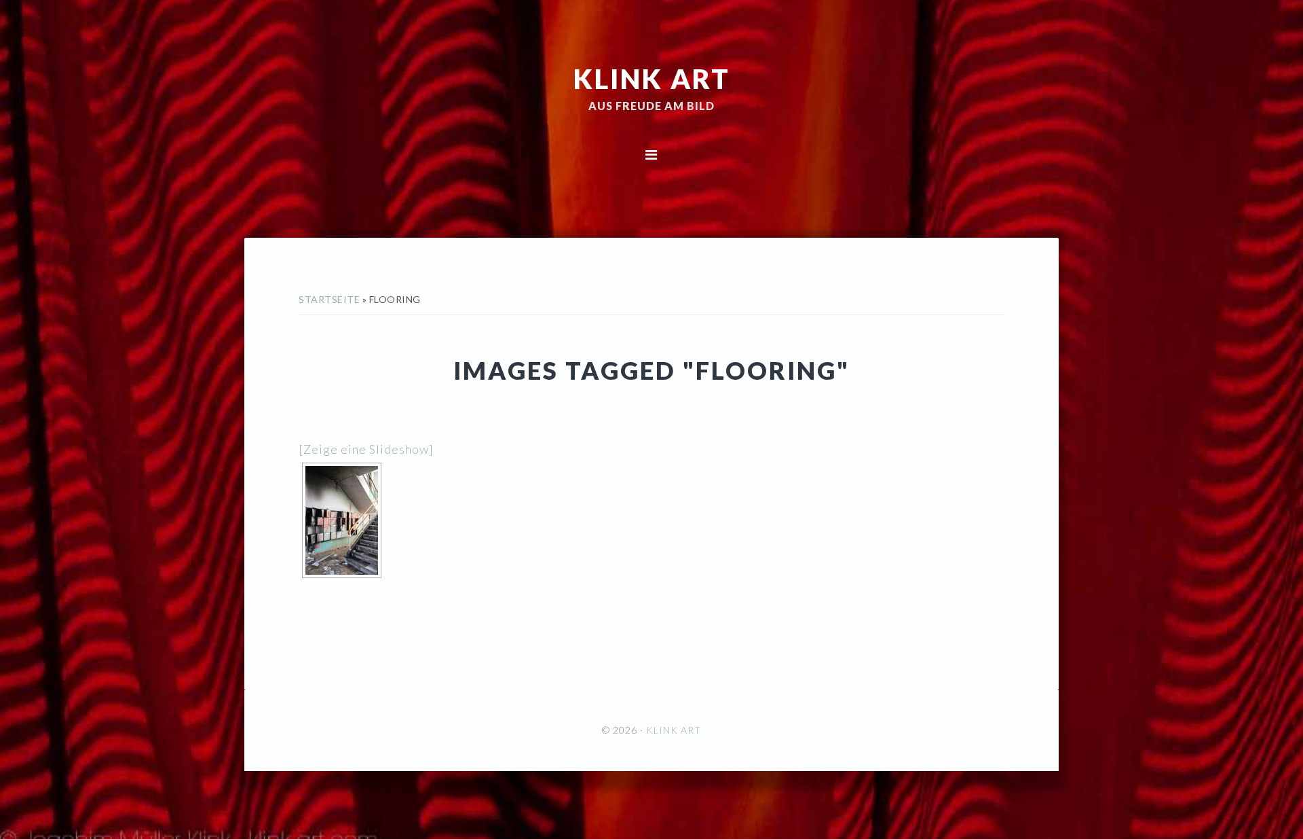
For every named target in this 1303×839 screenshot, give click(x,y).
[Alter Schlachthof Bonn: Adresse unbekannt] (341, 520)
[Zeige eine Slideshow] (366, 449)
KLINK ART (651, 78)
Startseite (329, 299)
